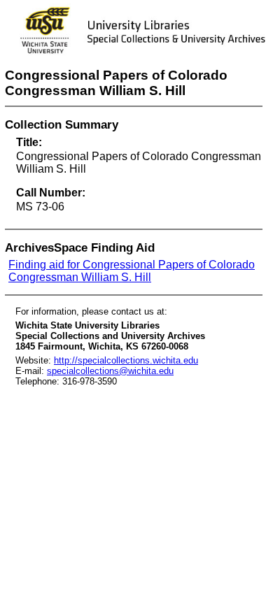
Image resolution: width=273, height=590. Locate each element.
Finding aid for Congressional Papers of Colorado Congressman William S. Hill (131, 271)
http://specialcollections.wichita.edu (126, 360)
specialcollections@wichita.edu (110, 371)
